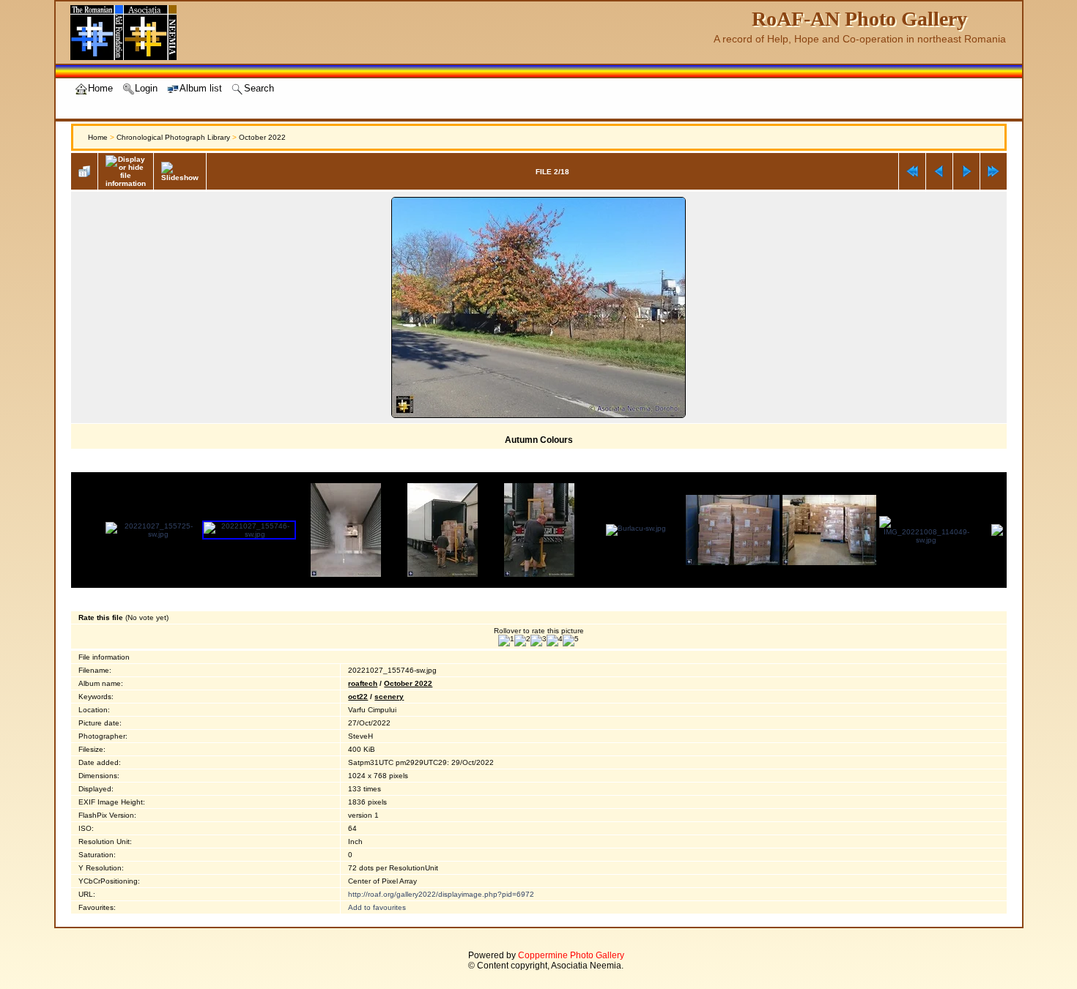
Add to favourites (377, 907)
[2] (522, 640)
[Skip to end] (993, 171)
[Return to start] (912, 171)
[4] (555, 640)
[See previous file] (939, 171)
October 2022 (262, 137)
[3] (538, 640)
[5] (571, 640)
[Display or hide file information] (125, 171)
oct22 (358, 697)
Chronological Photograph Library (173, 137)
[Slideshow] (180, 172)
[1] (506, 640)
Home (98, 137)
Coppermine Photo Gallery (571, 955)
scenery (389, 697)
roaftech (362, 683)
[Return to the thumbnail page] (84, 171)
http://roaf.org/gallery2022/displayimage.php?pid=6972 (441, 894)
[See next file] (966, 171)
